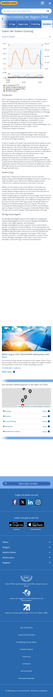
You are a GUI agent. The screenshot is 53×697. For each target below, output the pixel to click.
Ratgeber (6, 562)
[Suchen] (47, 11)
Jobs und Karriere (26, 627)
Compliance (26, 664)
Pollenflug (35, 24)
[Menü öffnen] (49, 3)
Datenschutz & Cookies (26, 635)
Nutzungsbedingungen (26, 678)
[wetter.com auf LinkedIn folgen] (30, 502)
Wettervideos (8, 557)
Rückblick (47, 24)
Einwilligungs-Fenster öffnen (26, 642)
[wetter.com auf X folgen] (22, 503)
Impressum (27, 656)
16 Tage (12, 24)
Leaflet (20, 406)
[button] (26, 542)
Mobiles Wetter (9, 552)
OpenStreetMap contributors (41, 406)
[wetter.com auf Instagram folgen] (38, 502)
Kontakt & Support (26, 649)
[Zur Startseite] (10, 3)
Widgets (6, 547)
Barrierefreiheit (26, 671)
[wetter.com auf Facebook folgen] (15, 502)
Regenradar (23, 24)
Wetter (5, 542)
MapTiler (27, 406)
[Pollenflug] (43, 3)
